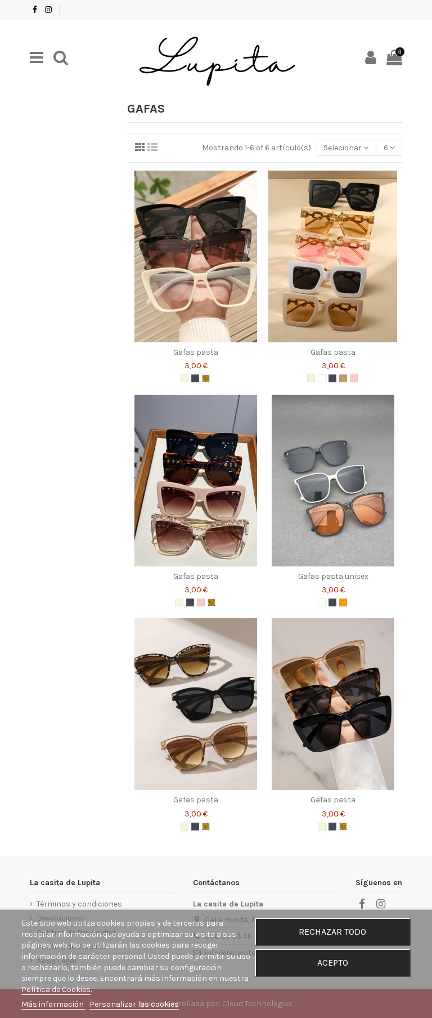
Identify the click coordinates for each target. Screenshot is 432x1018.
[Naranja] (343, 602)
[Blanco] (322, 378)
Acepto (332, 962)
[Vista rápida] (196, 338)
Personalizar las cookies (134, 1004)
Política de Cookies (56, 989)
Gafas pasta (195, 352)
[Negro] (195, 378)
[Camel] (343, 378)
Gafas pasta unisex (333, 576)
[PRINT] (206, 378)
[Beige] (184, 378)
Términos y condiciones (79, 904)
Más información (53, 1004)
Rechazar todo (332, 931)
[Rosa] (354, 378)
